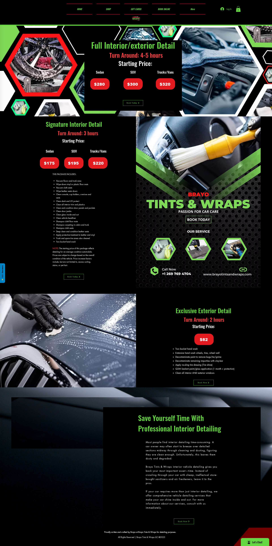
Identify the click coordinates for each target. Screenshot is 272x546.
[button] (238, 9)
